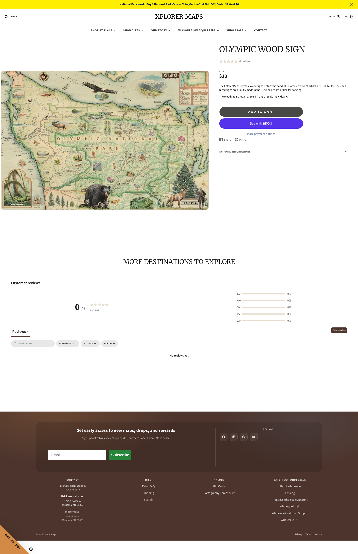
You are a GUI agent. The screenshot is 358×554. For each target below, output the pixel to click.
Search (148, 500)
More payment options (261, 134)
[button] (264, 294)
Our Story (159, 30)
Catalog (290, 493)
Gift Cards (219, 486)
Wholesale (235, 30)
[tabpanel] (179, 368)
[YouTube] (254, 437)
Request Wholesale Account (290, 500)
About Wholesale (290, 486)
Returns (318, 534)
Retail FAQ (148, 486)
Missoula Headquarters (197, 30)
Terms (308, 534)
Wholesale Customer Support (290, 513)
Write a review (339, 330)
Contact (260, 30)
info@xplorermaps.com (73, 486)
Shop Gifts (131, 30)
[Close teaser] (31, 549)
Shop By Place (101, 30)
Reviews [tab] (20, 331)
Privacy (298, 534)
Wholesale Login (290, 506)
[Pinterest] (244, 437)
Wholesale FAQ (290, 520)
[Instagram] (234, 437)
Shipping (148, 493)
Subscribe (120, 455)
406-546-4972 (72, 490)
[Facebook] (223, 437)
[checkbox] (109, 343)
